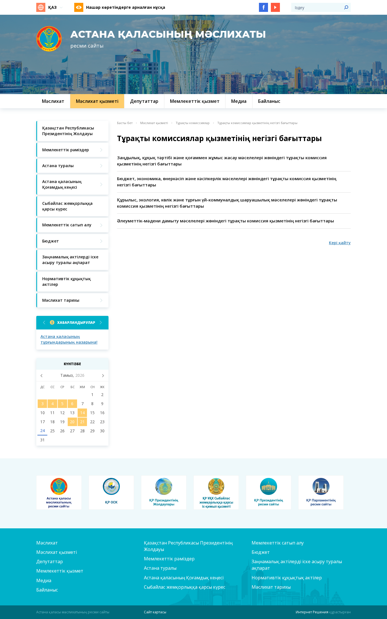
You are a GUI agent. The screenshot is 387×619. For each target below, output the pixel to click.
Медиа (43, 580)
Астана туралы (160, 568)
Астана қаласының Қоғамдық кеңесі (184, 578)
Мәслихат (47, 543)
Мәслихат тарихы (271, 587)
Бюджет (261, 552)
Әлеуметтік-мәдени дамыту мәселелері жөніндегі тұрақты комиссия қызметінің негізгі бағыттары (225, 221)
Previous (44, 322)
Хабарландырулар (76, 322)
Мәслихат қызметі (154, 123)
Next (100, 322)
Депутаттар (49, 561)
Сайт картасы (155, 612)
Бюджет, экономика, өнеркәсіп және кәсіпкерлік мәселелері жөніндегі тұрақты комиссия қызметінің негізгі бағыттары (226, 182)
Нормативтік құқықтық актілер (287, 578)
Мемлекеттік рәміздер (169, 559)
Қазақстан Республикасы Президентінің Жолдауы (188, 546)
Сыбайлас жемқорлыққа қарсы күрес (184, 587)
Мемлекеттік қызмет (59, 571)
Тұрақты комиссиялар (193, 123)
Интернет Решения (312, 612)
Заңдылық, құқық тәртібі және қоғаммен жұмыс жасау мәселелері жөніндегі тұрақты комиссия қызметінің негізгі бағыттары (222, 161)
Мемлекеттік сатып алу (278, 543)
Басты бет (125, 123)
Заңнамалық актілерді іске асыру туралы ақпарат (297, 564)
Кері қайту (340, 242)
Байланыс (47, 590)
